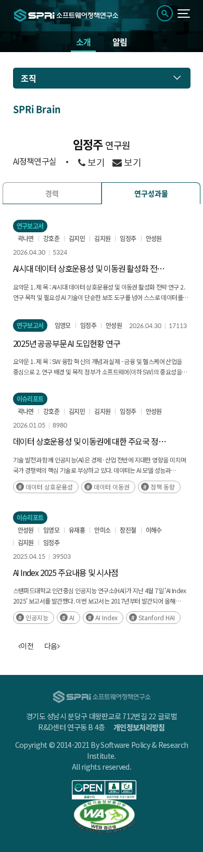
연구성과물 (151, 193)
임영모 (63, 325)
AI (71, 617)
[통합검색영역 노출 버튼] (165, 13)
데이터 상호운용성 (49, 486)
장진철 (128, 530)
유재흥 (77, 530)
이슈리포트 (30, 399)
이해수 (154, 530)
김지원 (102, 238)
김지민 (77, 238)
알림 (119, 41)
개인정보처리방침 (138, 727)
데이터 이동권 (112, 486)
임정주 (128, 238)
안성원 (154, 238)
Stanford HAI (156, 617)
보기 (95, 162)
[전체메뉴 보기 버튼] (184, 13)
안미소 (102, 530)
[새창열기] (104, 789)
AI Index (106, 617)
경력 (52, 193)
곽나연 (26, 238)
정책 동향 (162, 486)
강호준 (51, 238)
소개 (83, 41)
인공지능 (37, 617)
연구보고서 (30, 226)
